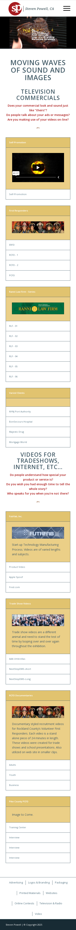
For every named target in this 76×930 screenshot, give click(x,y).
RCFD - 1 (13, 254)
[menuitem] (64, 8)
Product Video (17, 566)
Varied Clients (17, 392)
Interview (14, 837)
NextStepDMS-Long (20, 679)
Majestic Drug (16, 431)
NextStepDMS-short (20, 668)
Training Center (17, 827)
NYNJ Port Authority (20, 411)
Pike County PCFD (18, 801)
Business (14, 785)
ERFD (12, 244)
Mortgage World (18, 442)
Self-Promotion (17, 142)
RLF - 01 (13, 325)
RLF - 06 (13, 376)
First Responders (18, 210)
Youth (12, 774)
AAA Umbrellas (17, 658)
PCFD (12, 275)
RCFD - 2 (13, 264)
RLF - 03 (13, 346)
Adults (12, 764)
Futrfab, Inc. (15, 516)
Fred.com (14, 587)
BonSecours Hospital (20, 421)
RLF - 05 (13, 366)
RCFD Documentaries (21, 695)
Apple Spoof (16, 577)
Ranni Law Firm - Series (22, 291)
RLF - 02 (13, 336)
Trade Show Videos (20, 603)
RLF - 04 (13, 356)
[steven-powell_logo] (31, 8)
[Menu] (64, 8)
